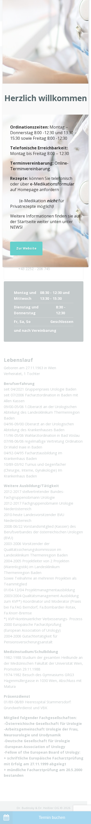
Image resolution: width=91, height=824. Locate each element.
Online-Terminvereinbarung (39, 166)
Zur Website (26, 248)
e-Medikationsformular (52, 184)
